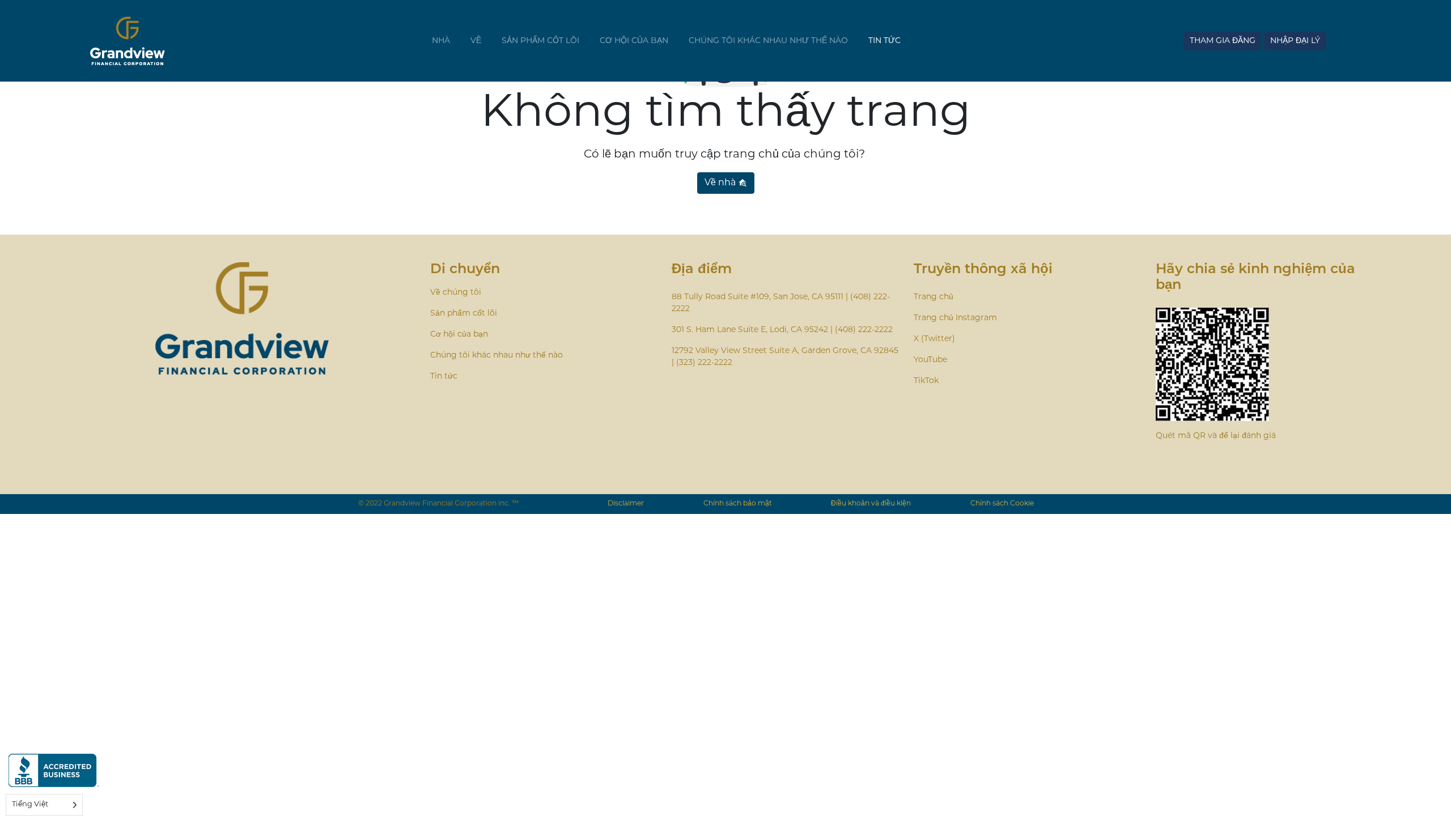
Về (475, 41)
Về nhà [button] (721, 183)
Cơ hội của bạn (634, 41)
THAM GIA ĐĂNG (1222, 41)
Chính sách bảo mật (737, 503)
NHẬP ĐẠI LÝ (1295, 41)
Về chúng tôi (455, 292)
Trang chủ (933, 297)
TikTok (926, 381)
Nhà (441, 41)
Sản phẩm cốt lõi (540, 41)
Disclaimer (626, 503)
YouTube (930, 360)
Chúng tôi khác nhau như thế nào (768, 41)
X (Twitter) (934, 339)
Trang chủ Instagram (955, 318)
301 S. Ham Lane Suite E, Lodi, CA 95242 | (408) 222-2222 (782, 330)
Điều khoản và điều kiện (871, 503)
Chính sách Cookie (1002, 503)
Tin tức (884, 41)
